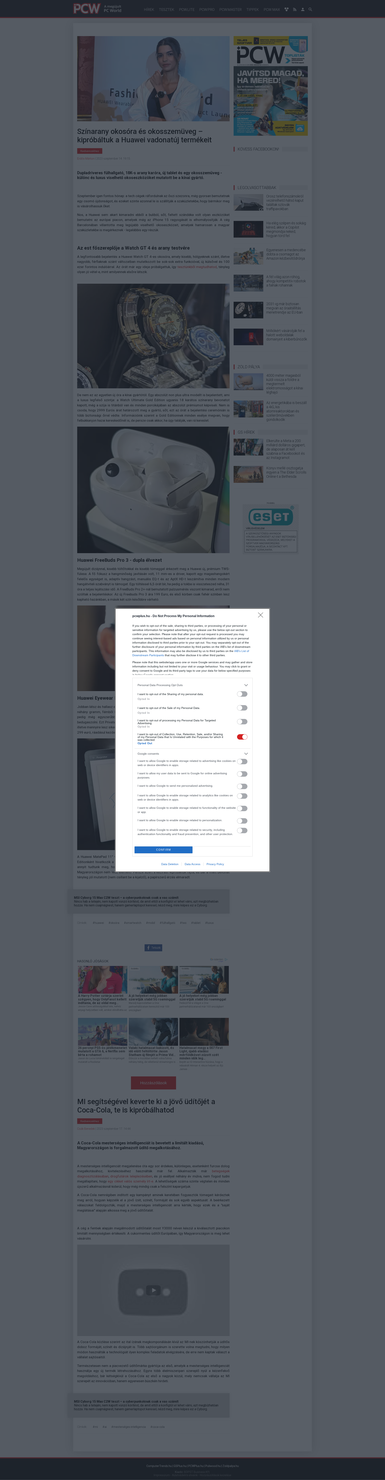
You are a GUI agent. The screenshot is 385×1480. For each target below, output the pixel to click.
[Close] (262, 616)
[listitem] (192, 685)
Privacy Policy (215, 864)
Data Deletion (169, 864)
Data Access (192, 864)
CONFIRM (163, 849)
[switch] (242, 694)
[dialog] (192, 740)
